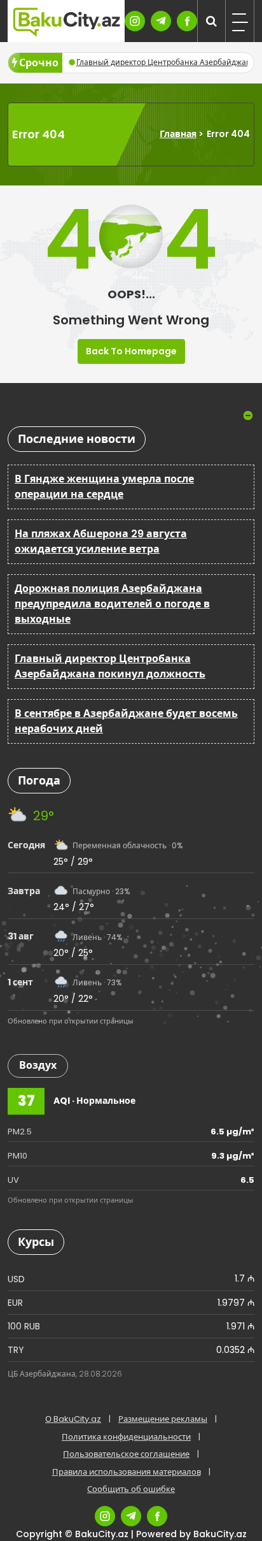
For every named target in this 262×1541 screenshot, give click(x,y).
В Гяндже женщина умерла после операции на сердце (104, 487)
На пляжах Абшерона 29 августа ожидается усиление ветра (101, 541)
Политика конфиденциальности (126, 1437)
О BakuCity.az (73, 1419)
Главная (178, 133)
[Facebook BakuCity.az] (187, 21)
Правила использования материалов (126, 1472)
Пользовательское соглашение (126, 1454)
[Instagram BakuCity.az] (135, 21)
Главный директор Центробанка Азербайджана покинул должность (110, 666)
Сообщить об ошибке (131, 1489)
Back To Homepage (131, 351)
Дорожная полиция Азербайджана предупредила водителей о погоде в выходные (112, 603)
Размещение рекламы (162, 1419)
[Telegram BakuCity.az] (161, 21)
